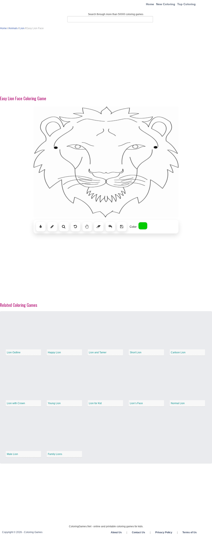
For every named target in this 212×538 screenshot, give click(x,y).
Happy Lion (54, 352)
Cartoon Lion (178, 352)
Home (150, 4)
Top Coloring (186, 4)
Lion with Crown (16, 403)
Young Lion (54, 403)
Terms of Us (189, 532)
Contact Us (138, 532)
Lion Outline (13, 352)
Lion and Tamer (97, 352)
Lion (21, 28)
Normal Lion (178, 403)
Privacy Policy (163, 532)
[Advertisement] (106, 63)
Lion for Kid (95, 403)
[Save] (122, 226)
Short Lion (135, 352)
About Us (116, 532)
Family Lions (55, 454)
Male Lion (12, 454)
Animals (13, 28)
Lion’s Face (136, 403)
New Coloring (165, 4)
